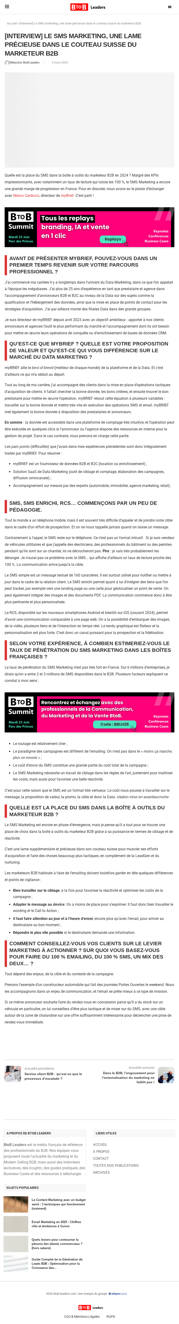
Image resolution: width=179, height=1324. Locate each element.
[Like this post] (43, 1047)
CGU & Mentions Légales (82, 1316)
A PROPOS (101, 1151)
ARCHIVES (101, 1172)
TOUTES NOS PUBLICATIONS (116, 1165)
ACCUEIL (100, 1144)
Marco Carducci (26, 195)
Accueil (12, 23)
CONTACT (101, 1158)
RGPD (111, 1316)
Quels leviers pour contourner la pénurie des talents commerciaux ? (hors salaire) (57, 1244)
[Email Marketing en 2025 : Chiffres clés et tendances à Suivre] (15, 1224)
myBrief (67, 195)
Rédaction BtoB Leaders (25, 62)
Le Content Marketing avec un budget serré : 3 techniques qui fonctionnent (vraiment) (59, 1204)
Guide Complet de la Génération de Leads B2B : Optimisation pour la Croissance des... (57, 1264)
